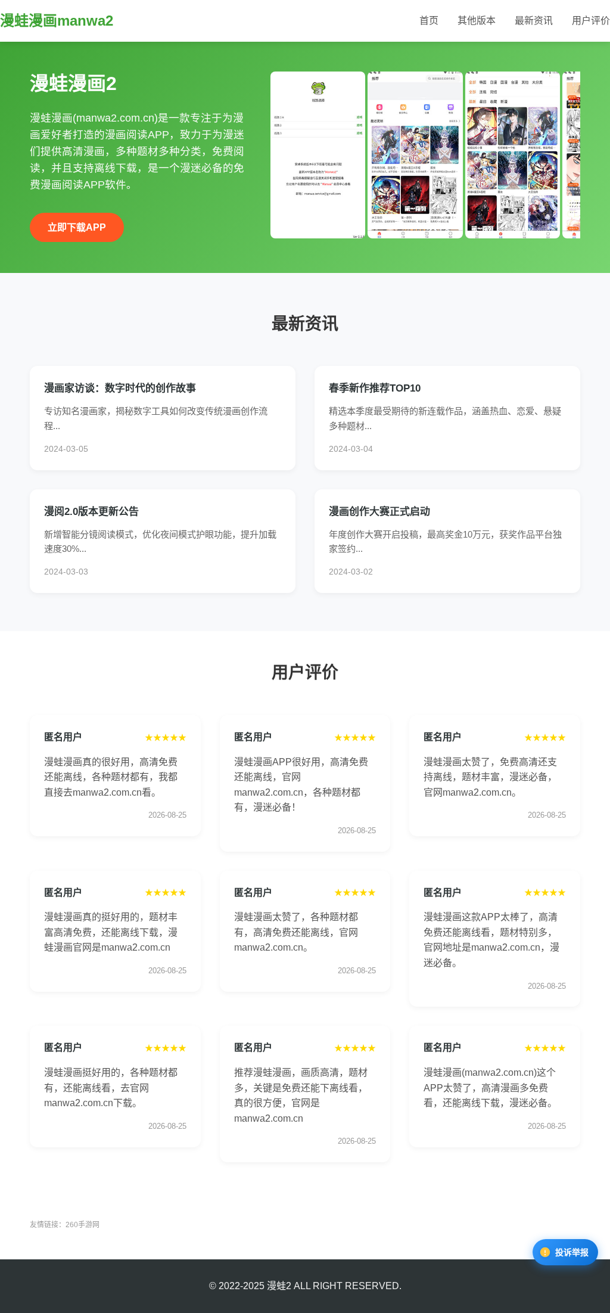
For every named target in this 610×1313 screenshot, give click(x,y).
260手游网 (82, 1225)
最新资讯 (534, 20)
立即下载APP (77, 227)
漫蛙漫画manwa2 (56, 21)
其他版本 (477, 20)
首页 (428, 20)
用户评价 (591, 20)
